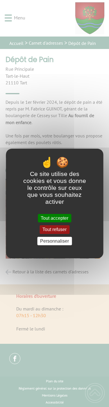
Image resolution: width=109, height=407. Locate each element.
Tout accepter (54, 218)
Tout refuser (54, 229)
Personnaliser (54, 241)
